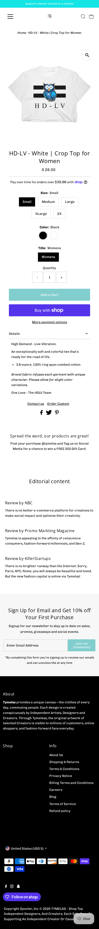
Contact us (35, 404)
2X (59, 214)
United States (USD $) (27, 848)
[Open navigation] (15, 17)
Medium (48, 202)
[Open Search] (83, 16)
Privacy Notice (60, 776)
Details (14, 333)
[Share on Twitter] (49, 414)
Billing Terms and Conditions (71, 783)
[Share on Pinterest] (57, 414)
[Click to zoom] (87, 55)
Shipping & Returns (64, 762)
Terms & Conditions (64, 769)
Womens (48, 257)
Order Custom (58, 404)
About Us (56, 755)
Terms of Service (62, 804)
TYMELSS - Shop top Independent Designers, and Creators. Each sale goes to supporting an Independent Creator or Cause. (48, 914)
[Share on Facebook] (41, 414)
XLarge (41, 214)
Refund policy (59, 811)
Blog (52, 797)
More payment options (49, 322)
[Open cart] (91, 16)
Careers (55, 790)
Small (27, 202)
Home (22, 33)
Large (69, 202)
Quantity (49, 268)
